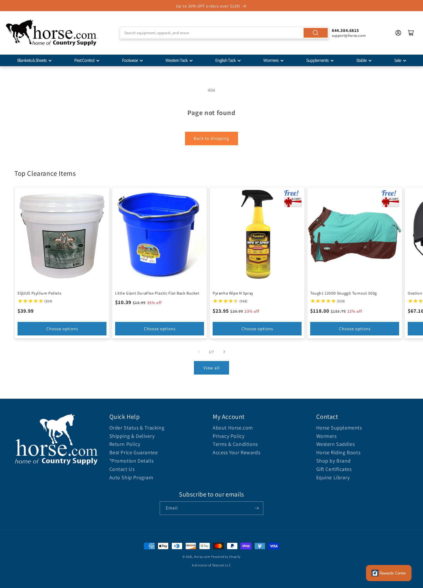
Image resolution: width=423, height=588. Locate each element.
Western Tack (176, 60)
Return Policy (124, 444)
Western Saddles (335, 444)
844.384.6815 (345, 30)
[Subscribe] (256, 508)
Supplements (317, 60)
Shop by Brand (333, 460)
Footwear (130, 60)
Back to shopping (211, 138)
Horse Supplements (339, 427)
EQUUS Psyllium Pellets (39, 293)
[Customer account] (398, 32)
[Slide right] (224, 351)
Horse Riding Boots (338, 452)
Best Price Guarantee (133, 452)
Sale (397, 60)
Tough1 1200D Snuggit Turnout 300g (343, 293)
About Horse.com (233, 427)
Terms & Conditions (235, 444)
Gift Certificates (334, 469)
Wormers (271, 60)
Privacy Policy (228, 436)
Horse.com (202, 557)
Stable (361, 60)
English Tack (225, 60)
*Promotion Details (131, 460)
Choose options (62, 328)
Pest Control (84, 60)
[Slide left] (199, 351)
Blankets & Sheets (32, 60)
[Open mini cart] (411, 32)
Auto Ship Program (131, 477)
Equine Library (333, 477)
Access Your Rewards (236, 452)
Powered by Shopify (226, 557)
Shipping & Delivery (132, 436)
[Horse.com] (52, 33)
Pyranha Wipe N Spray (233, 293)
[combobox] (224, 33)
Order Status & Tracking (137, 427)
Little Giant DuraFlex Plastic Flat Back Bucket (157, 293)
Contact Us (122, 469)
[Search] (316, 33)
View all (211, 368)
